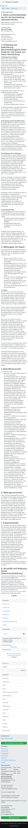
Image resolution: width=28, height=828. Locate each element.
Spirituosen (6, 716)
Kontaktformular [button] (14, 817)
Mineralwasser (6, 706)
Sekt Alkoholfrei (7, 695)
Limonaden (6, 709)
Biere (4, 699)
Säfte (4, 713)
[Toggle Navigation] (3, 2)
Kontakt (5, 625)
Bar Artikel (5, 678)
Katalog (7, 8)
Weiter (14, 595)
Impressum (5, 618)
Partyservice (6, 604)
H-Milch (5, 723)
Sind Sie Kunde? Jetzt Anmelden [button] (15, 743)
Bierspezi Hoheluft (12, 2)
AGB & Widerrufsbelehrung (10, 621)
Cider (4, 685)
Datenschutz (14, 8)
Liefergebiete (6, 611)
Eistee (4, 688)
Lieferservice (6, 607)
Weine (4, 720)
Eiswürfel (5, 727)
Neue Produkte (7, 649)
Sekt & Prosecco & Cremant (10, 692)
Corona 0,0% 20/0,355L (14, 655)
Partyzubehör (6, 730)
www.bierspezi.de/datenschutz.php (10, 591)
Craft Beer (5, 702)
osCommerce (15, 825)
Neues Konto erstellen (7, 738)
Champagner (6, 681)
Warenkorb (5, 663)
